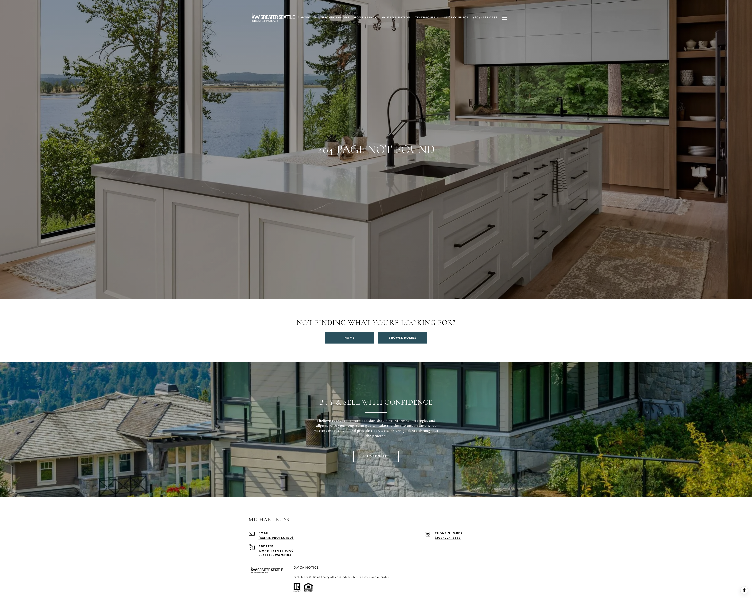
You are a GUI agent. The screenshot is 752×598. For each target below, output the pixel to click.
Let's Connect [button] (376, 456)
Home (349, 338)
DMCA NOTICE (306, 568)
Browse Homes (402, 338)
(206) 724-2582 (448, 538)
